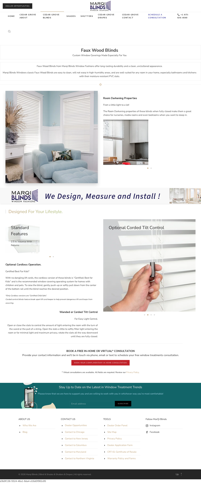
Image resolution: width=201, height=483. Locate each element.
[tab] (147, 168)
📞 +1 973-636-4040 (183, 16)
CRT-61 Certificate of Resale (121, 451)
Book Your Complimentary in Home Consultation (100, 363)
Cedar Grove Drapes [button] (106, 16)
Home (11, 16)
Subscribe (123, 404)
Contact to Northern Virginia (79, 458)
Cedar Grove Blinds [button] (51, 16)
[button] (9, 31)
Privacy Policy (132, 372)
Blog (25, 432)
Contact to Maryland (75, 451)
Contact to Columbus (76, 445)
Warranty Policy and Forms (121, 458)
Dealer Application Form (120, 445)
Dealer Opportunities (17, 6)
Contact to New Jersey (76, 438)
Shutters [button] (87, 16)
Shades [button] (71, 16)
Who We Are (29, 425)
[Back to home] (100, 6)
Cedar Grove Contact (130, 16)
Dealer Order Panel (117, 425)
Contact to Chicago (74, 432)
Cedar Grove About (28, 16)
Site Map (111, 432)
